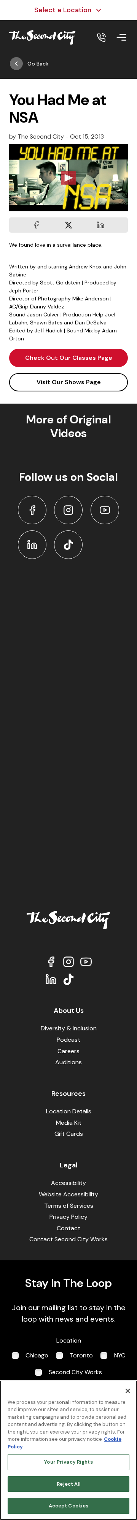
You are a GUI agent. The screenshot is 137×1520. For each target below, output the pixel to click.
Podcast (68, 1040)
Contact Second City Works (68, 1239)
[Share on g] (68, 225)
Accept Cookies (69, 1505)
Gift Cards (68, 1134)
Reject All (68, 1484)
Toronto (81, 1355)
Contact (68, 1228)
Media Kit (68, 1123)
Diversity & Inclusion (69, 1028)
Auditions (68, 1062)
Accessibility (68, 1183)
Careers (68, 1051)
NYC (119, 1355)
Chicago (36, 1355)
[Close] (127, 1391)
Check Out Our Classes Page (68, 358)
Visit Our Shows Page (69, 382)
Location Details (68, 1111)
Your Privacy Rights (68, 1462)
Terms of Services (68, 1206)
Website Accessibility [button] (68, 1194)
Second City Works (75, 1372)
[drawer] (121, 37)
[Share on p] (100, 225)
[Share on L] (36, 225)
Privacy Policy (68, 1217)
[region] (68, 1450)
